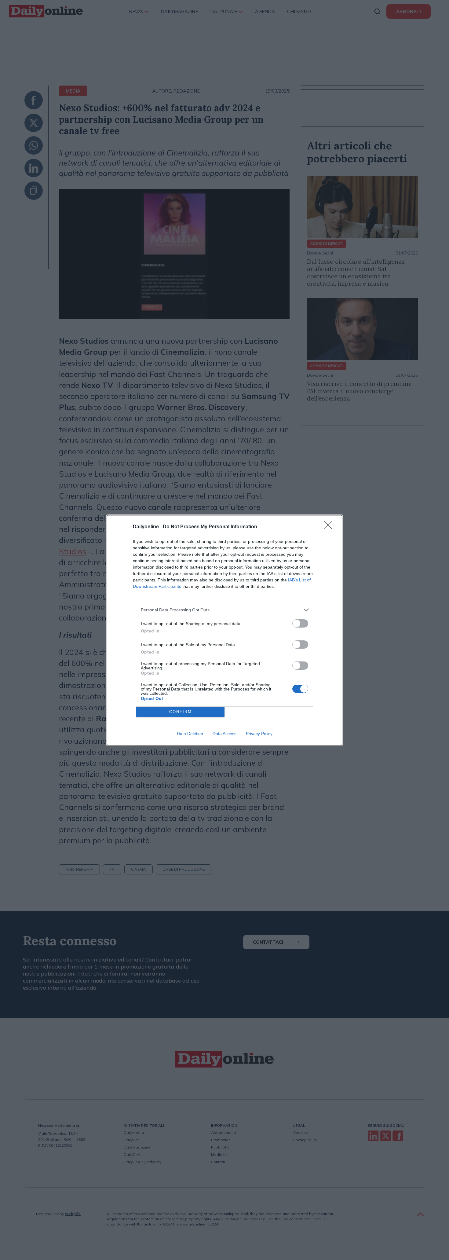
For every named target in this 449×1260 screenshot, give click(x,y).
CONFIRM (180, 711)
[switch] (300, 623)
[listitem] (224, 610)
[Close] (330, 527)
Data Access (224, 733)
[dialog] (224, 630)
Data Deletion (190, 733)
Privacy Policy (259, 733)
